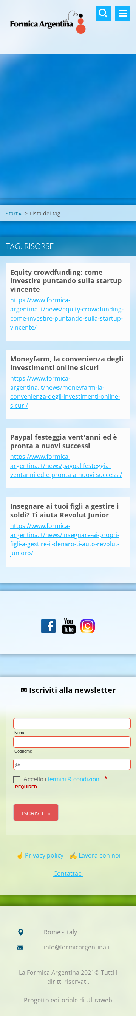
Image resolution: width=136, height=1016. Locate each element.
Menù (122, 13)
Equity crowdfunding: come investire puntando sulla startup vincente (66, 281)
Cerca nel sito (103, 13)
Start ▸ (14, 213)
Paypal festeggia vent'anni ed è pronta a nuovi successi (63, 441)
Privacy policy (44, 855)
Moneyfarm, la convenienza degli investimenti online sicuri (67, 363)
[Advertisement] (68, 126)
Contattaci (68, 873)
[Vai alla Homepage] (68, 22)
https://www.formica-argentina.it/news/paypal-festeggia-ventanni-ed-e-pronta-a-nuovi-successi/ (66, 465)
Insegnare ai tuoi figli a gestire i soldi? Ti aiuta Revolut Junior (64, 510)
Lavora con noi (100, 855)
